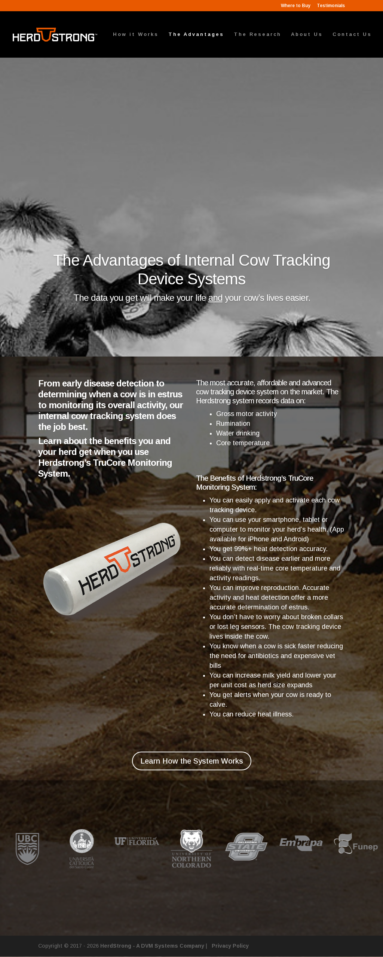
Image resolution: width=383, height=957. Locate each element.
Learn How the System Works (191, 761)
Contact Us (352, 34)
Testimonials (331, 5)
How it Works (136, 34)
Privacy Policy (230, 946)
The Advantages (196, 34)
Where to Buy (295, 5)
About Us (307, 34)
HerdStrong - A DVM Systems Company (152, 946)
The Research (257, 34)
